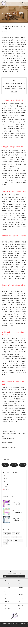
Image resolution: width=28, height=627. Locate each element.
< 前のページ (5, 464)
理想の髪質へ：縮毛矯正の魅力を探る (15, 86)
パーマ (5, 540)
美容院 (9, 533)
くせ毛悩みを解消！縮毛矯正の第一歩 (15, 83)
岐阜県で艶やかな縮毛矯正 (8, 447)
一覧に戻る (14, 465)
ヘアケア (20, 540)
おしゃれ (5, 543)
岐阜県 (5, 533)
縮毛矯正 (7, 459)
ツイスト (13, 537)
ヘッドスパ (6, 489)
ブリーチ (15, 540)
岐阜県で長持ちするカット (8, 443)
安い (13, 533)
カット (2, 459)
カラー (5, 481)
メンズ (5, 487)
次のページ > (22, 464)
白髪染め (18, 533)
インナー (10, 540)
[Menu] (25, 3)
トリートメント (7, 537)
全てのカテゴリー (8, 476)
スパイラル (19, 537)
